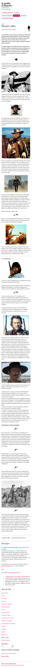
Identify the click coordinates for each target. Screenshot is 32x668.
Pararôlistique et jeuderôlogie (8, 623)
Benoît (14, 29)
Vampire (3, 632)
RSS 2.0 (22, 665)
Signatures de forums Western (8, 653)
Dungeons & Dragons (6, 604)
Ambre (3, 595)
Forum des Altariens (7, 15)
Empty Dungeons (5, 606)
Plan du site (4, 665)
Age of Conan (4, 593)
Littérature (23, 15)
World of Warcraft (5, 640)
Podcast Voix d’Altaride (7, 18)
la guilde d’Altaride (6, 4)
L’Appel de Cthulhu (5, 615)
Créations (16, 12)
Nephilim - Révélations (6, 620)
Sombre (3, 626)
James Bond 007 (5, 612)
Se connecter (11, 665)
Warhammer (4, 634)
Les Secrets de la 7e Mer (7, 618)
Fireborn (3, 609)
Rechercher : (4, 643)
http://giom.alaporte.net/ (7, 565)
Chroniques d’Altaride (7, 12)
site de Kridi (4, 250)
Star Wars (3, 629)
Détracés (3, 601)
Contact (17, 665)
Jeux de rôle (16, 15)
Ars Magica (4, 598)
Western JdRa (5, 637)
